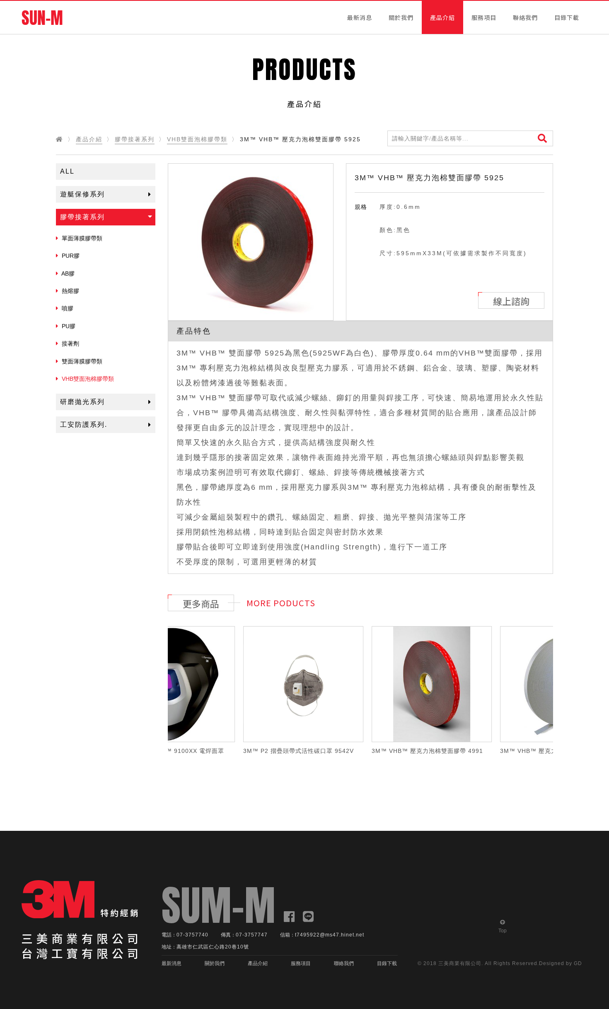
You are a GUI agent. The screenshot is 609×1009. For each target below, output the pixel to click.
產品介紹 (442, 17)
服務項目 (483, 17)
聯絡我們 (525, 17)
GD (578, 963)
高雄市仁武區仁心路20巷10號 (212, 947)
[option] (251, 242)
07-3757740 (192, 935)
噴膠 (66, 308)
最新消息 (359, 17)
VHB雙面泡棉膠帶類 (197, 139)
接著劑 (69, 343)
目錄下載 (566, 17)
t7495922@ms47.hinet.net (329, 935)
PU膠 (67, 326)
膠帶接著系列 (135, 139)
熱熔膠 (69, 291)
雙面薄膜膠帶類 (81, 361)
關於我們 (401, 17)
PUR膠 (70, 255)
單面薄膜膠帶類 (81, 238)
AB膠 (67, 273)
